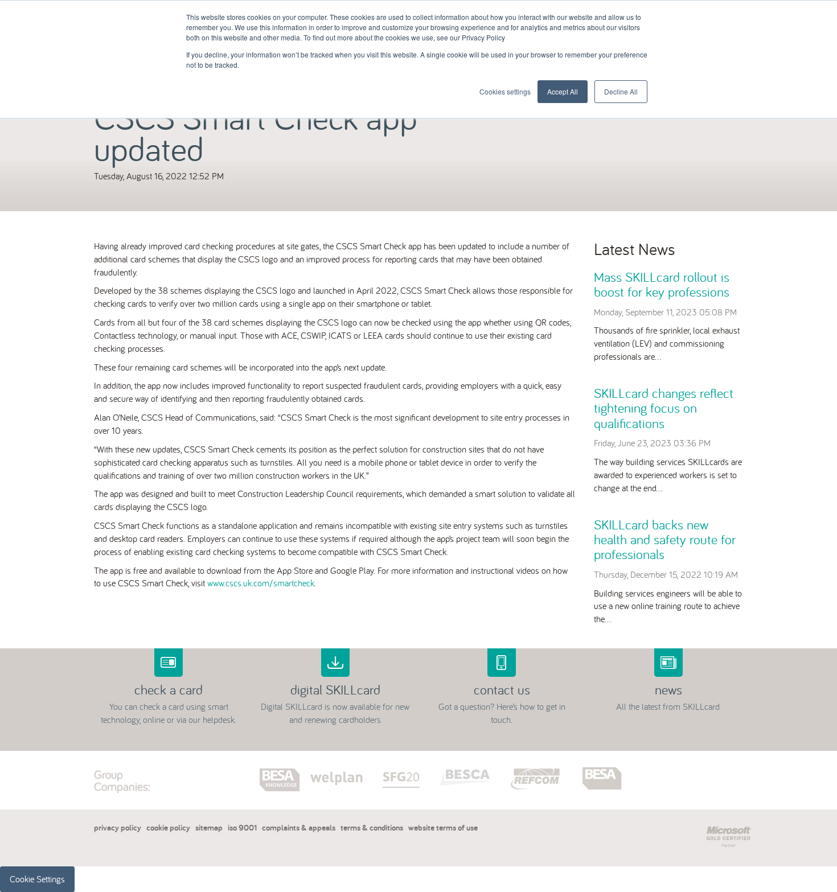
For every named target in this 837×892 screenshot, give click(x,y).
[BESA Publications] (281, 763)
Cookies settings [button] (505, 91)
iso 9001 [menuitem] (242, 827)
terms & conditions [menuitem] (371, 827)
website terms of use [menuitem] (443, 827)
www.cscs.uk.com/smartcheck (260, 583)
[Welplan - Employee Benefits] (338, 763)
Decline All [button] (621, 91)
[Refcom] (539, 763)
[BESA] (603, 763)
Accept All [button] (562, 91)
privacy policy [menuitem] (117, 827)
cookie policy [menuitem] (168, 827)
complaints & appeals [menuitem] (298, 827)
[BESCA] (468, 763)
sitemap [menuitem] (209, 827)
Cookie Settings (37, 879)
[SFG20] (403, 763)
